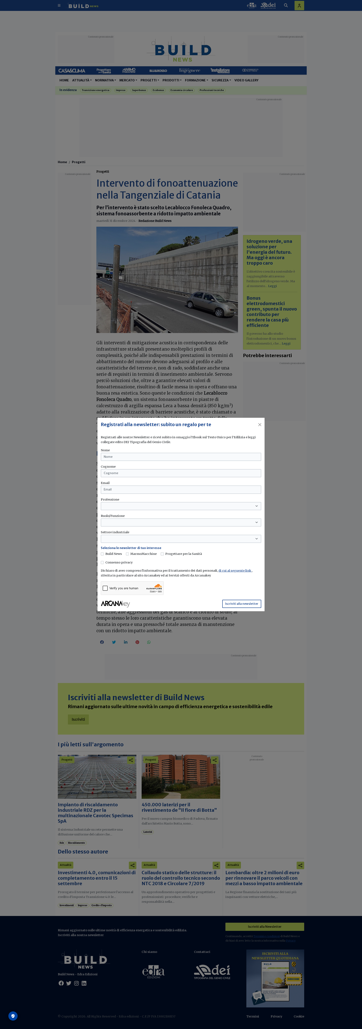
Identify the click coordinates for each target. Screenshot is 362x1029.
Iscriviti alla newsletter (241, 604)
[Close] (260, 424)
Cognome (108, 466)
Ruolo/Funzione (113, 516)
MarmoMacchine (143, 554)
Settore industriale (115, 532)
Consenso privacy (119, 562)
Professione (110, 499)
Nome (105, 450)
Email (105, 483)
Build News (113, 554)
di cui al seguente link (235, 570)
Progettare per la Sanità (183, 554)
